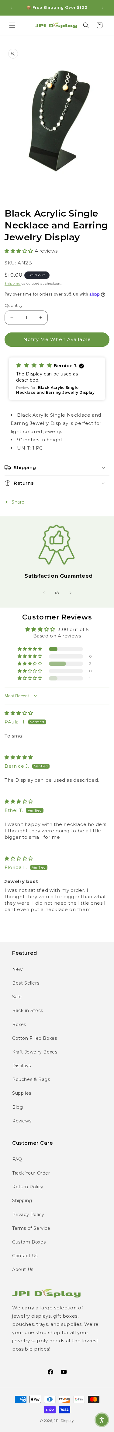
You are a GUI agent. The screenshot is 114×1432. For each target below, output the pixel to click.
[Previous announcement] (11, 8)
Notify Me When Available (57, 339)
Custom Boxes (29, 1242)
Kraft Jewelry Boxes (34, 1052)
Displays (21, 1065)
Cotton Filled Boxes (34, 1038)
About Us (22, 1269)
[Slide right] (70, 592)
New (17, 969)
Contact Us (25, 1255)
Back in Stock (27, 1010)
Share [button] (18, 502)
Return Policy (27, 1187)
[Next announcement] (102, 8)
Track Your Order (31, 1173)
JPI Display (64, 1421)
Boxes (19, 1024)
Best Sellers (25, 983)
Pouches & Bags (31, 1079)
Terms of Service (31, 1228)
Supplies (21, 1093)
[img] (19, 713)
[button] (12, 25)
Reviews (21, 1121)
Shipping (13, 283)
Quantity (13, 305)
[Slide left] (43, 592)
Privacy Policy (28, 1214)
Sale (17, 997)
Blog (17, 1107)
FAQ (17, 1159)
